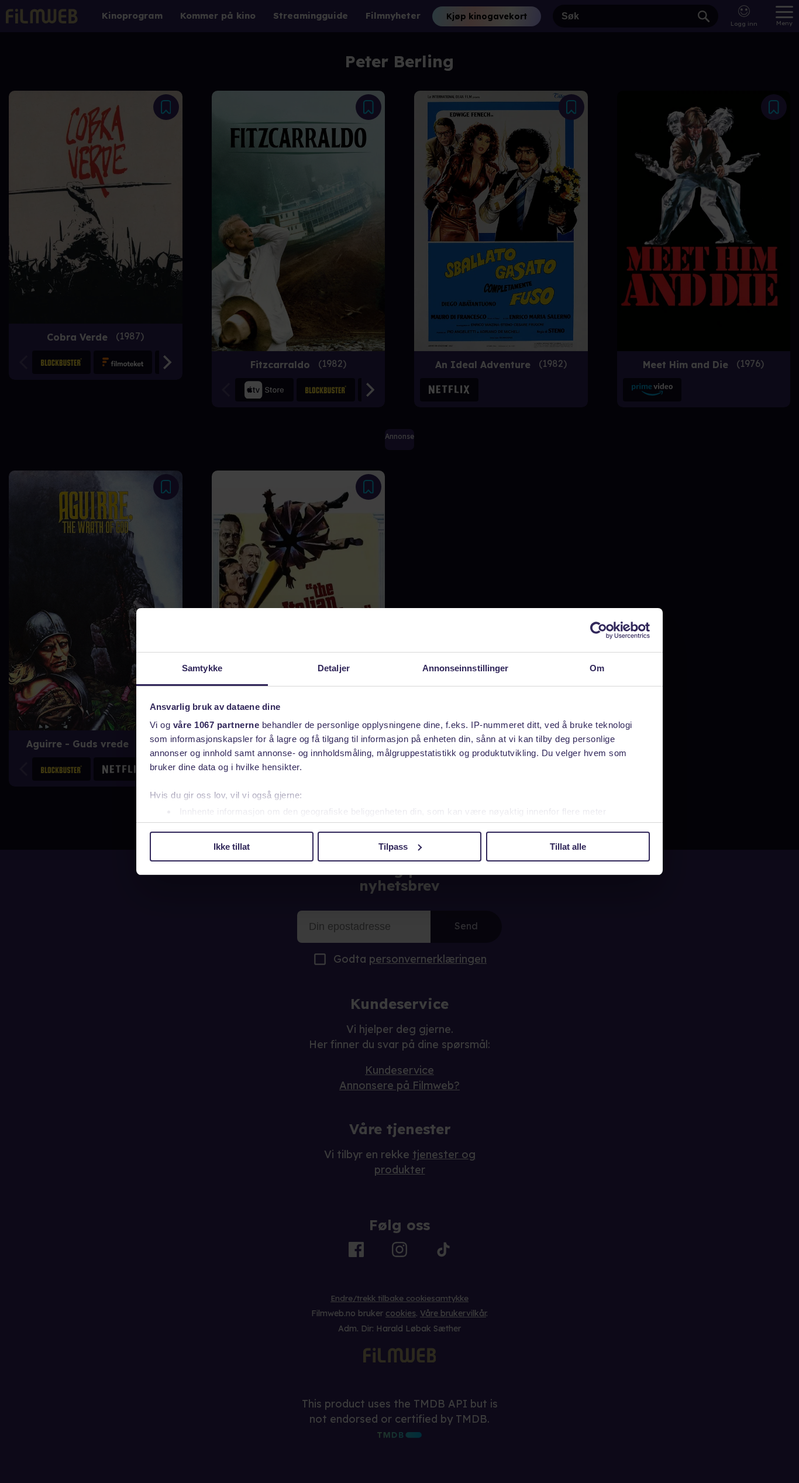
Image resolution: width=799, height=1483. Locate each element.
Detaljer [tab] (334, 668)
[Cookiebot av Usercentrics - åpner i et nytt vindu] (598, 630)
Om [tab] (597, 668)
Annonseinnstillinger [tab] (465, 668)
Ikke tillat (231, 847)
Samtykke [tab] (202, 668)
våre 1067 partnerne (216, 725)
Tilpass (393, 847)
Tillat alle (568, 847)
